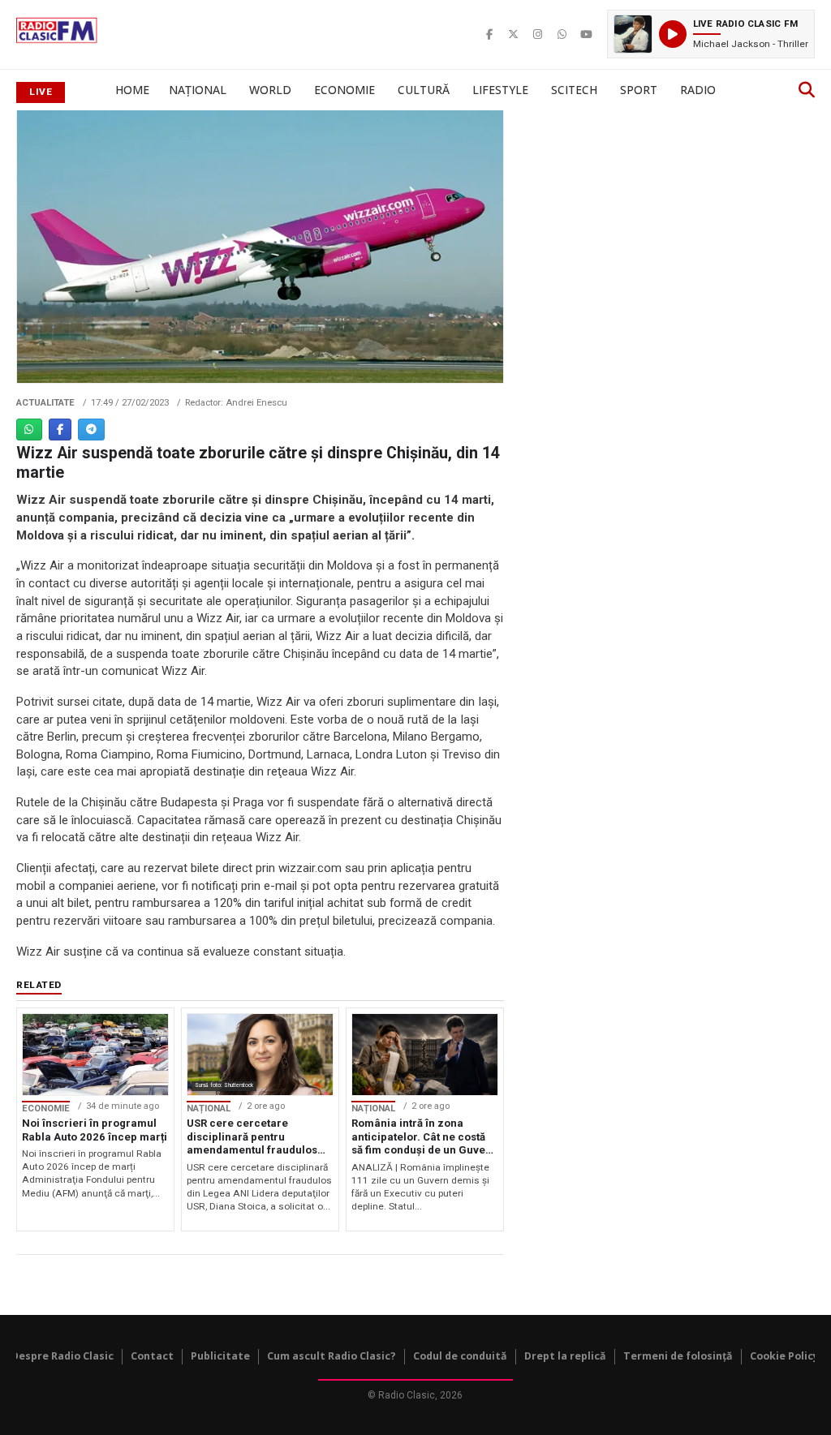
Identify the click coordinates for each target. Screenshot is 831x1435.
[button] (711, 34)
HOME (132, 89)
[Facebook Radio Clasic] (489, 34)
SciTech (574, 89)
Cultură (424, 89)
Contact (152, 1356)
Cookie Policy (784, 1356)
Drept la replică (565, 1356)
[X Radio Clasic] (514, 34)
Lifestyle (500, 89)
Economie (344, 89)
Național (197, 89)
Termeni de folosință (678, 1356)
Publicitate (220, 1356)
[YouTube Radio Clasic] (587, 34)
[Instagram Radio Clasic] (538, 34)
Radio (698, 89)
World (270, 89)
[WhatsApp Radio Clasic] (562, 34)
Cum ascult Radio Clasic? (331, 1356)
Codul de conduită (460, 1356)
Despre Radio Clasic (62, 1356)
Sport (638, 89)
